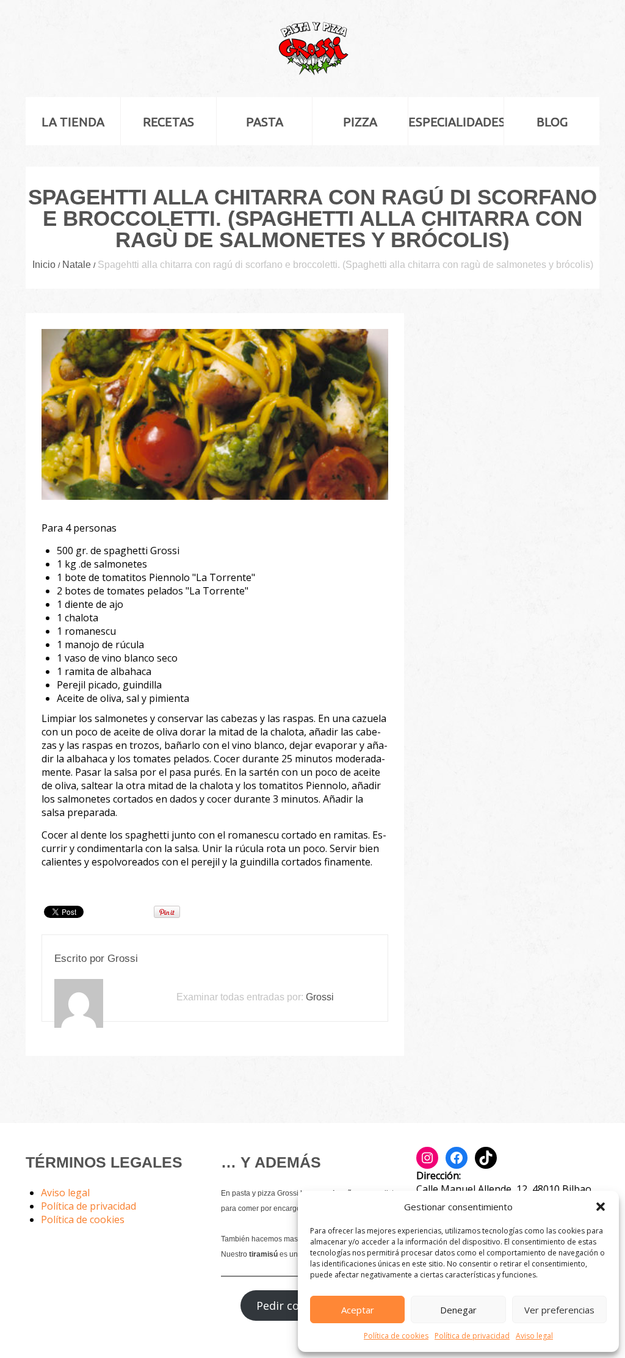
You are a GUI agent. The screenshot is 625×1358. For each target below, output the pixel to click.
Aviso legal (534, 1336)
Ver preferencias (559, 1310)
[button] (600, 1207)
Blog (552, 122)
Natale (76, 264)
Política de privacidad (472, 1336)
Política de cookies (396, 1336)
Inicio (44, 264)
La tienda (73, 122)
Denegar (458, 1310)
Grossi (122, 958)
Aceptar (357, 1310)
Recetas (168, 122)
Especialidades (456, 122)
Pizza (360, 122)
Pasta (264, 122)
